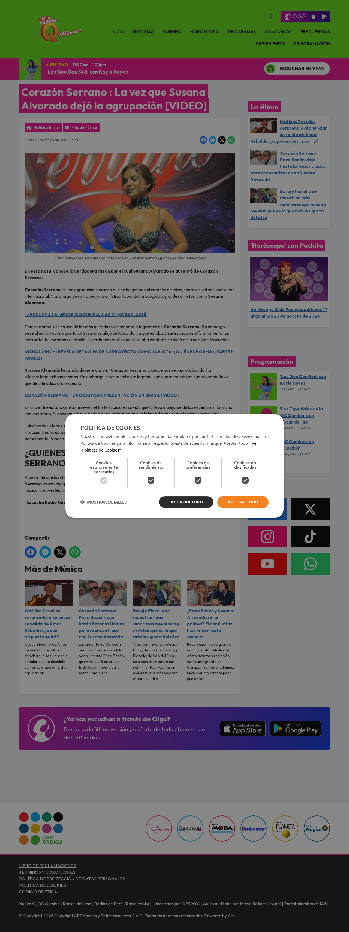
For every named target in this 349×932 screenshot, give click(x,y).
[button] (103, 502)
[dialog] (174, 466)
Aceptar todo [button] (243, 501)
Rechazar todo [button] (186, 501)
